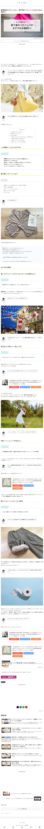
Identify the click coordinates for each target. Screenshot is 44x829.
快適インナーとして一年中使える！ (18, 140)
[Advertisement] (22, 53)
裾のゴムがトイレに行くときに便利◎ (19, 141)
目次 (20, 129)
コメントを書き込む (22, 808)
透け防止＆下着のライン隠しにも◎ (18, 138)
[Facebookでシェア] (20, 707)
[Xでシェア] (18, 707)
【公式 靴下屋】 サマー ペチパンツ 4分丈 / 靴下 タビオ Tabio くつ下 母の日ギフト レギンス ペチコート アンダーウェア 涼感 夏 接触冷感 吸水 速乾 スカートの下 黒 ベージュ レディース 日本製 (27, 481)
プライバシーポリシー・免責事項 (22, 825)
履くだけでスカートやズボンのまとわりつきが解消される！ (23, 136)
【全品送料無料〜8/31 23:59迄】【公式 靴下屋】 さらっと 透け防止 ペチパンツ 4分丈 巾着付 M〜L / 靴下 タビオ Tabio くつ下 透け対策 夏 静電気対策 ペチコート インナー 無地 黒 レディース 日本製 (25, 382)
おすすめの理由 (14, 135)
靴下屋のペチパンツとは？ (16, 133)
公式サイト (3, 494)
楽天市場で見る (17, 485)
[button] (41, 410)
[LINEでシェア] (23, 707)
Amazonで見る (17, 488)
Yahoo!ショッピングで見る (28, 485)
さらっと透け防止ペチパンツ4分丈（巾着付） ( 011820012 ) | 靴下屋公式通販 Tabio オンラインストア (17, 261)
